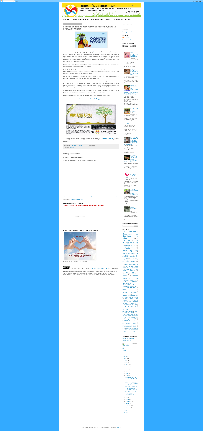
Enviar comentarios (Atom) (77, 199)
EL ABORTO (134, 325)
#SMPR (134, 323)
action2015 (134, 332)
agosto (127, 399)
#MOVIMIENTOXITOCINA (131, 264)
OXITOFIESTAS (126, 323)
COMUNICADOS (128, 247)
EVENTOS (71, 147)
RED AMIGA (128, 19)
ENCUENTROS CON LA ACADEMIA (130, 326)
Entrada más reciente (69, 196)
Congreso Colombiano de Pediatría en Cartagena (83, 51)
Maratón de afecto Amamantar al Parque (130, 251)
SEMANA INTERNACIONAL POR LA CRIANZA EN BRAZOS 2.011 (134, 192)
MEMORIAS (128, 328)
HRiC (124, 328)
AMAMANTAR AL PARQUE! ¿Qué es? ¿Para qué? (133, 175)
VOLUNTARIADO (130, 287)
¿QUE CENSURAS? (133, 207)
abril (127, 371)
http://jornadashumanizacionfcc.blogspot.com (91, 99)
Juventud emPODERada (129, 322)
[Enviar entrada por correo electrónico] (86, 145)
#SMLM (124, 289)
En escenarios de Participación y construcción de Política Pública (130, 260)
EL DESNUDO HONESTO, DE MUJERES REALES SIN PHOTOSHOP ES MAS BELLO (131, 141)
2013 (125, 362)
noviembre (128, 405)
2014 (125, 410)
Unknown (126, 37)
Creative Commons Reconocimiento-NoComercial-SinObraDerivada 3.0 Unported (90, 270)
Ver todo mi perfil (127, 39)
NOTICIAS (66, 19)
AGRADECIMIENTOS (128, 311)
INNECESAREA (134, 312)
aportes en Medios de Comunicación (130, 254)
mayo (127, 373)
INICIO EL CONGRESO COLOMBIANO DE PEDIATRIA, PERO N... (131, 388)
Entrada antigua (115, 196)
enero (127, 364)
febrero (128, 366)
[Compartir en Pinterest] (94, 145)
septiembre (129, 401)
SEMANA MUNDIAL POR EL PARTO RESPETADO (134, 54)
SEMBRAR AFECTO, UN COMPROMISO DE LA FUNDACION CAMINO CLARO (131, 159)
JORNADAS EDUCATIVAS (130, 314)
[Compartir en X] (91, 145)
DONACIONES (127, 248)
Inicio (92, 196)
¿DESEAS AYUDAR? (107, 138)
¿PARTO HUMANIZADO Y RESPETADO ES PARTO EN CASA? (134, 72)
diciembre (128, 408)
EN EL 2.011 (127, 123)
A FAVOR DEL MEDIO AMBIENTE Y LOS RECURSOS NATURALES (130, 308)
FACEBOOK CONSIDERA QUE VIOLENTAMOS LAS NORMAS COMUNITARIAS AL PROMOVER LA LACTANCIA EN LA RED (131, 90)
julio (127, 397)
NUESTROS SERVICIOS (97, 19)
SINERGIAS (135, 267)
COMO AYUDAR (118, 19)
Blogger (118, 427)
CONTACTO (109, 19)
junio (127, 375)
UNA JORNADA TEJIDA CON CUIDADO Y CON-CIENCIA (131, 393)
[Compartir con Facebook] (93, 145)
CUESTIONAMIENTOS (128, 291)
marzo (127, 369)
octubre (128, 403)
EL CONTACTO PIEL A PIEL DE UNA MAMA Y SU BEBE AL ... (131, 383)
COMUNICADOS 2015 (129, 320)
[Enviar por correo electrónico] (88, 145)
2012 (125, 360)
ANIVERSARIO (125, 325)
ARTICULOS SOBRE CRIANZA (130, 297)
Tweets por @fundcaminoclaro (130, 32)
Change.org (125, 338)
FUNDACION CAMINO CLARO (100, 268)
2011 (125, 358)
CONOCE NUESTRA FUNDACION (79, 19)
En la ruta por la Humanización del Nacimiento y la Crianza (130, 235)
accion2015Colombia (127, 332)
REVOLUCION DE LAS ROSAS (130, 263)
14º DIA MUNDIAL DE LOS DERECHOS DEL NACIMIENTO (131, 379)
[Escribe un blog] (90, 145)
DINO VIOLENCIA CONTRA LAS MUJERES (130, 257)
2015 (125, 412)
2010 (125, 356)
